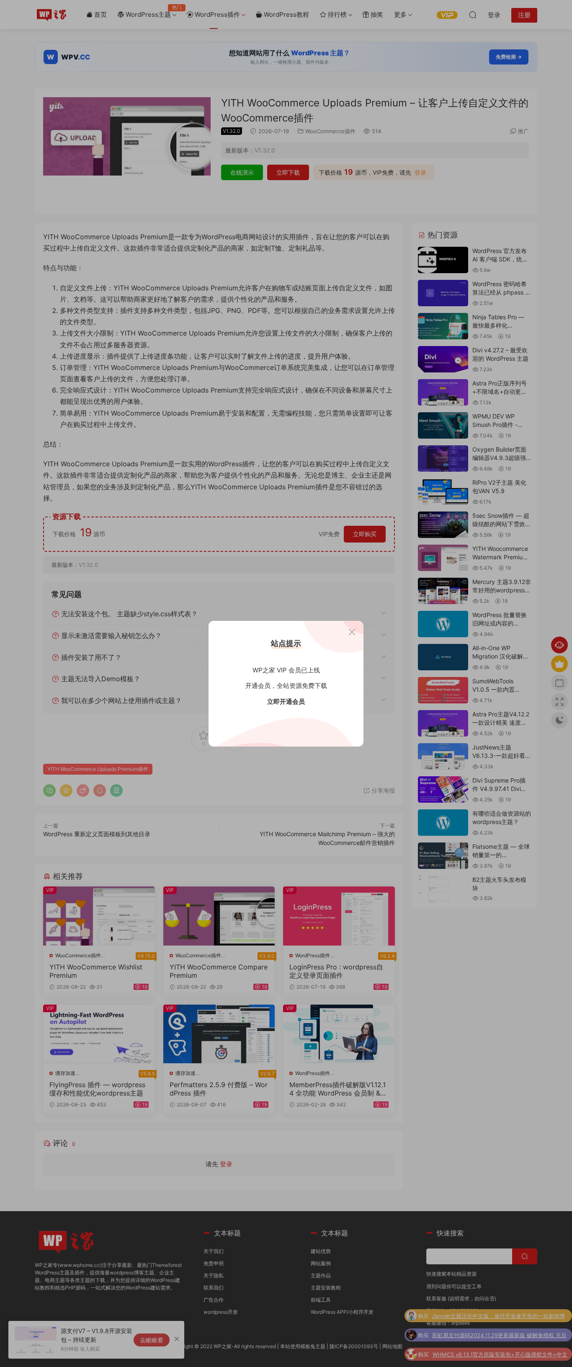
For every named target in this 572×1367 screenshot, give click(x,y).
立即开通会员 (286, 701)
